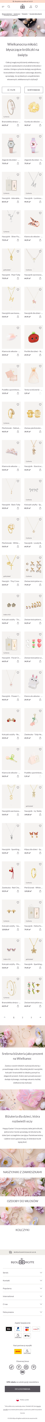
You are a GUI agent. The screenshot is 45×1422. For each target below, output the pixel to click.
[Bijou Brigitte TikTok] (11, 1367)
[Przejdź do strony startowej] (23, 6)
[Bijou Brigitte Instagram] (26, 1367)
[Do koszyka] (18, 125)
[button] (30, 7)
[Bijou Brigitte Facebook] (19, 1367)
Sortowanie (33, 90)
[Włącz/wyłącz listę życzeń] (18, 98)
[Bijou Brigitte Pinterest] (33, 1367)
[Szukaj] (9, 7)
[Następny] (40, 1017)
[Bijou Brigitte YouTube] (22, 1372)
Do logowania (22, 1389)
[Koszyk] (42, 7)
